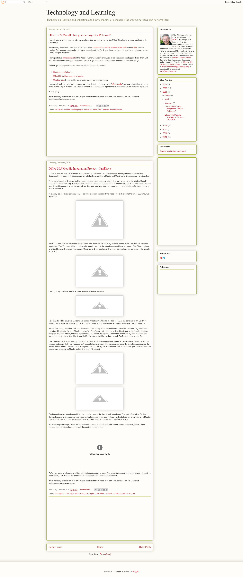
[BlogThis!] (99, 105)
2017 (165, 88)
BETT (134, 48)
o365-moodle (117, 84)
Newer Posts (55, 547)
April (167, 99)
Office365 (88, 109)
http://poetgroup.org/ (168, 71)
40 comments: (86, 106)
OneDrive (97, 109)
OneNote (105, 109)
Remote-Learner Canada (181, 58)
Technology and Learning (80, 11)
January (169, 103)
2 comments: (85, 490)
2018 (165, 84)
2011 (165, 137)
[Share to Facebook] (105, 105)
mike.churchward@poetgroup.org (175, 67)
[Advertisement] (100, 134)
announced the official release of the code (110, 48)
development (60, 493)
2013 (165, 129)
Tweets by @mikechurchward (173, 151)
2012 (165, 133)
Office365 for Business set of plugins (68, 76)
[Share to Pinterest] (107, 105)
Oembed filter (58, 80)
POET (174, 40)
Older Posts (145, 547)
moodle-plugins (77, 109)
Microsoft (59, 109)
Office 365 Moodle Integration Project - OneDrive (80, 168)
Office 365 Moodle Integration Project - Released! (80, 35)
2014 (165, 125)
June (167, 95)
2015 (165, 92)
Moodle (67, 109)
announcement (69, 58)
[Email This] (97, 105)
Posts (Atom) (105, 554)
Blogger (135, 571)
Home (100, 547)
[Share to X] (102, 105)
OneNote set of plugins (62, 72)
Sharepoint (130, 493)
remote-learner (116, 109)
